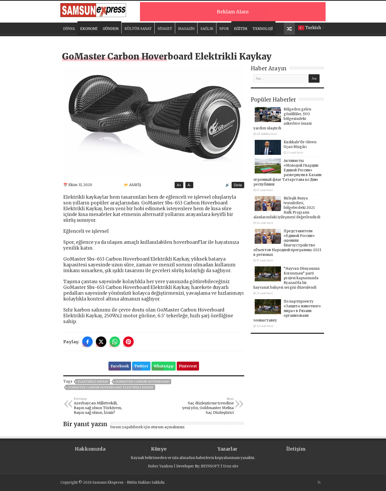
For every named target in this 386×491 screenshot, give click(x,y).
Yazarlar (227, 449)
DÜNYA (69, 29)
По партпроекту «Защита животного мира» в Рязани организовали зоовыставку (287, 311)
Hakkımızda (90, 449)
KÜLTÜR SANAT (138, 29)
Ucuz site (230, 466)
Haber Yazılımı (160, 466)
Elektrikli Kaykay (92, 381)
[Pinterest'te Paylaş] (128, 341)
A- (189, 185)
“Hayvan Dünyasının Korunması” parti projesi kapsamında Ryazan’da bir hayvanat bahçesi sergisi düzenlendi (286, 278)
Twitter (141, 366)
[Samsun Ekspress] (93, 9)
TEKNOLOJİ (263, 29)
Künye (158, 449)
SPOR (224, 29)
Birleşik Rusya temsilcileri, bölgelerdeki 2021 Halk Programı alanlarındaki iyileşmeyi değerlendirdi (286, 207)
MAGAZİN (186, 29)
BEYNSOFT (210, 466)
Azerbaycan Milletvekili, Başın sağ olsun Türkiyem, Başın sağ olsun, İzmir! (98, 406)
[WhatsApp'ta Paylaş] (114, 341)
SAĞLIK (206, 29)
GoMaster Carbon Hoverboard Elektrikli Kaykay (110, 387)
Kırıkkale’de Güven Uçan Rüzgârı (300, 144)
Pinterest (188, 366)
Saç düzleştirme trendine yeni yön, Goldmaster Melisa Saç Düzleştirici (208, 406)
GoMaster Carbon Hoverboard (142, 381)
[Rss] (319, 482)
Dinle (238, 185)
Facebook (120, 366)
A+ (179, 185)
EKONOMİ (88, 29)
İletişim (296, 449)
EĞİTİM (240, 29)
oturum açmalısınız (167, 427)
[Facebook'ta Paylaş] (87, 341)
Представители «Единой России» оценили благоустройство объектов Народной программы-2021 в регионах (287, 243)
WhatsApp (164, 366)
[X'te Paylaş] (101, 341)
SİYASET (165, 29)
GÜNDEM (111, 29)
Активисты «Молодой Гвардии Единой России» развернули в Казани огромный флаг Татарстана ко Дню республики (287, 173)
